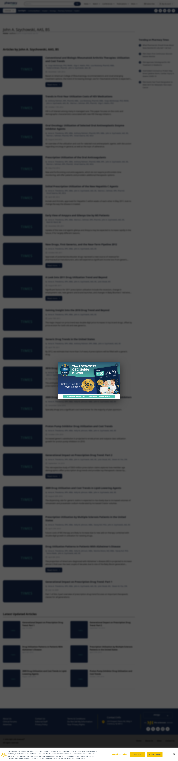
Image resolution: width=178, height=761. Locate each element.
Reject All (138, 754)
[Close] (174, 754)
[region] (89, 754)
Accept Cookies (155, 754)
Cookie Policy (80, 758)
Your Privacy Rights (119, 754)
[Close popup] (117, 365)
